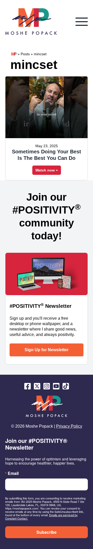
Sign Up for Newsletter (46, 350)
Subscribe (46, 532)
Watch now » (46, 170)
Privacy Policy (69, 426)
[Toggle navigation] (81, 22)
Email (13, 473)
